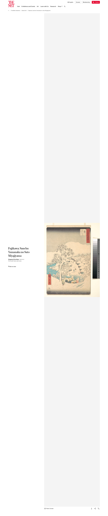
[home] (8, 10)
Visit (18, 6)
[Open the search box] (64, 6)
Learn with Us (44, 6)
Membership (86, 2)
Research (53, 6)
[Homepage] (11, 4)
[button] (72, 260)
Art (38, 6)
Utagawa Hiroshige (13, 259)
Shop (59, 6)
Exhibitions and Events (28, 6)
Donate (78, 2)
